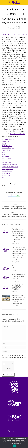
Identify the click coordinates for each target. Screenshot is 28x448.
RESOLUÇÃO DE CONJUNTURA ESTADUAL (17, 287)
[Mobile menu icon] (24, 2)
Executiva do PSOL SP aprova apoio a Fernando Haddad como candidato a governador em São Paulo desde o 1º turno (18, 235)
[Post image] (6, 231)
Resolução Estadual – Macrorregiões (18, 267)
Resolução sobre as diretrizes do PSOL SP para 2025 (19, 277)
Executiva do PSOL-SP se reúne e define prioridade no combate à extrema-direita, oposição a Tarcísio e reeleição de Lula (19, 254)
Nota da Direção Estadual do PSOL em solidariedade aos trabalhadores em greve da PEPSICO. (19, 299)
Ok (14, 445)
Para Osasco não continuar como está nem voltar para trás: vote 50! (13, 186)
